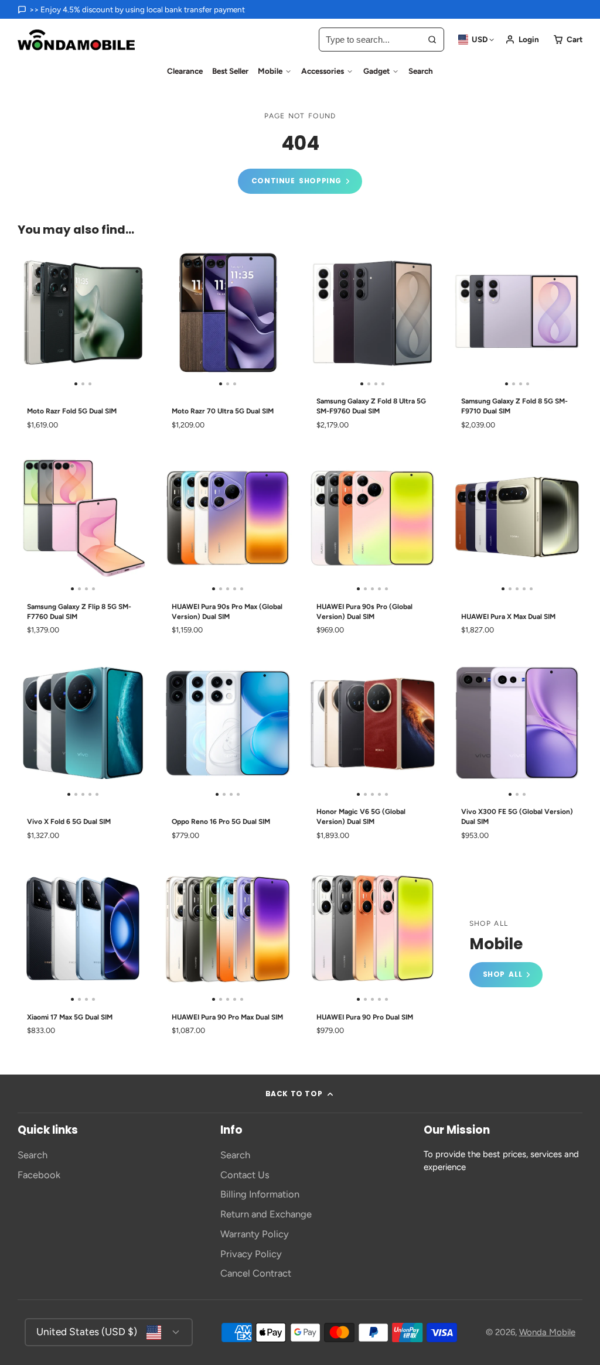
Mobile (270, 71)
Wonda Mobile (547, 1332)
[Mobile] (506, 953)
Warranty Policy (254, 1234)
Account (522, 40)
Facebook (39, 1175)
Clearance (185, 71)
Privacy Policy (251, 1254)
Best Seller (230, 71)
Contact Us (245, 1175)
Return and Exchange (266, 1214)
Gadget (376, 71)
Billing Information (259, 1194)
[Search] (432, 39)
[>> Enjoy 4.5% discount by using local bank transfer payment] (131, 9)
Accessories (322, 71)
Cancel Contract (255, 1273)
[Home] (76, 39)
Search (420, 71)
